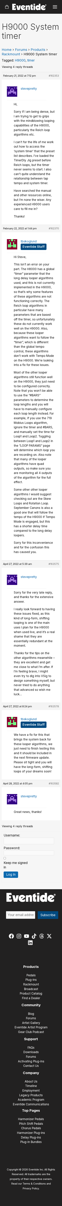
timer (31, 60)
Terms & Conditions (34, 1183)
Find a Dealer (31, 998)
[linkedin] (31, 942)
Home (7, 50)
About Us (31, 1081)
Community (31, 1005)
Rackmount (11, 54)
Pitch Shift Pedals (31, 1123)
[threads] (42, 936)
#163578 (54, 706)
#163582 (54, 783)
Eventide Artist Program (31, 1027)
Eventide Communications (31, 1104)
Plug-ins (31, 979)
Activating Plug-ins (31, 1061)
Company (31, 1073)
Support (31, 1039)
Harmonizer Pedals (31, 1119)
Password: (12, 848)
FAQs (31, 1047)
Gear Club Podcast (31, 1032)
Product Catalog (31, 993)
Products (38, 50)
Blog (31, 1013)
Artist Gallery (31, 1023)
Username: (12, 835)
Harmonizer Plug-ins (31, 1133)
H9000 (20, 60)
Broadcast (31, 989)
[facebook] (12, 936)
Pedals (31, 975)
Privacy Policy (31, 1188)
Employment (31, 1090)
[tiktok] (35, 936)
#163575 (54, 564)
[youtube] (27, 936)
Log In (11, 874)
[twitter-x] (50, 936)
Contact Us (31, 1066)
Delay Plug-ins (31, 1137)
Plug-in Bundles (31, 1142)
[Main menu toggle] (55, 7)
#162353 (54, 75)
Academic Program (31, 1099)
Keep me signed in (16, 865)
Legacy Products (31, 1095)
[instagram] (19, 936)
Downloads (31, 1052)
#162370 (54, 228)
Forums (21, 50)
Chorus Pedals (31, 1128)
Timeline (31, 1086)
